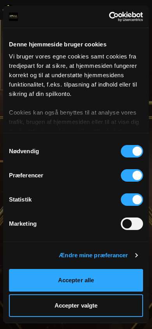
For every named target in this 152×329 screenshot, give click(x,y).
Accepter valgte (76, 305)
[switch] (132, 175)
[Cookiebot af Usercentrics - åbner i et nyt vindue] (109, 17)
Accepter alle (76, 280)
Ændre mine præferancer (93, 255)
